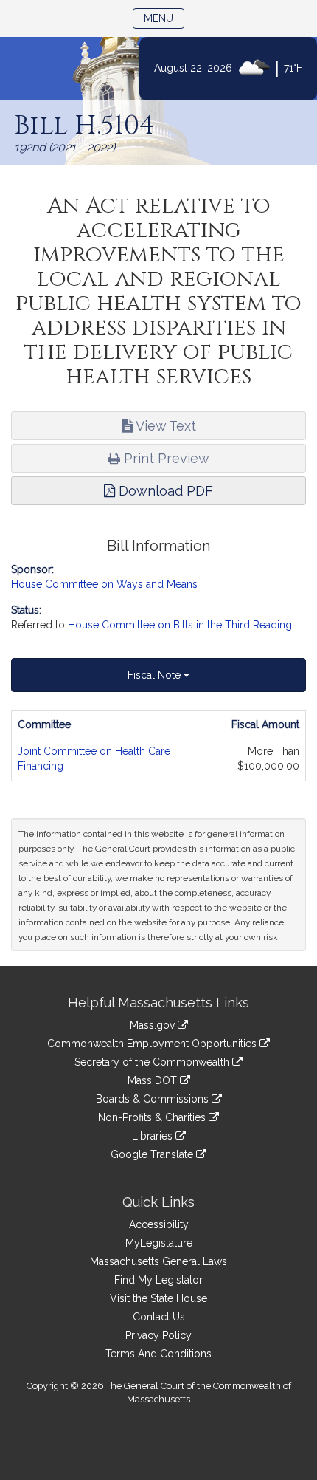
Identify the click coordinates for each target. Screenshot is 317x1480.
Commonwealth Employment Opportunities (153, 1043)
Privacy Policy (158, 1335)
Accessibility (159, 1224)
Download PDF (164, 491)
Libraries (153, 1136)
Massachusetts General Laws (158, 1261)
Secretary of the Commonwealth (153, 1062)
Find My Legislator (158, 1280)
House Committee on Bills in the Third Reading (180, 625)
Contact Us (159, 1317)
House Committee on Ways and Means (104, 584)
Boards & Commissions (154, 1099)
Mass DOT (154, 1080)
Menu (164, 18)
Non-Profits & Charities (153, 1117)
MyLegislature (158, 1243)
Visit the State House (158, 1298)
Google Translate (153, 1154)
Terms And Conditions (158, 1354)
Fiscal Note (156, 675)
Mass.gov (154, 1025)
